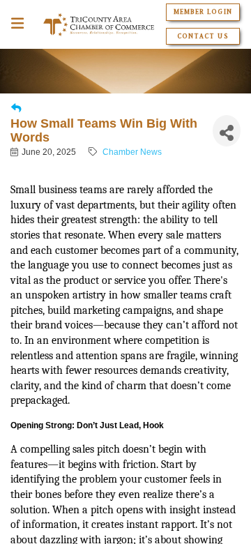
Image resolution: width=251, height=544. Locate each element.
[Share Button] (227, 130)
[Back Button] (16, 108)
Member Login (202, 12)
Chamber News (132, 152)
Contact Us (202, 36)
